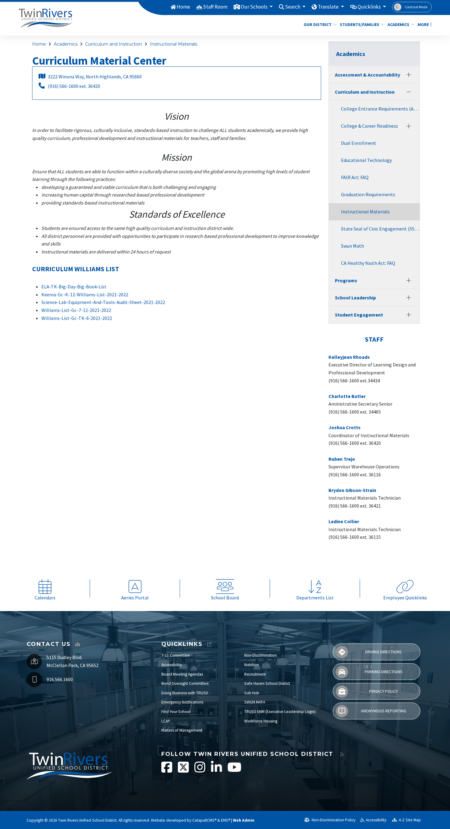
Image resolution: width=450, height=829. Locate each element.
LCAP (165, 721)
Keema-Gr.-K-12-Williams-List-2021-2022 (84, 294)
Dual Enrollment (358, 143)
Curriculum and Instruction (113, 44)
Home (183, 6)
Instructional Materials (173, 44)
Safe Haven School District (267, 683)
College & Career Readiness (369, 126)
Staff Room (215, 6)
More (423, 24)
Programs (346, 280)
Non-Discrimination (260, 655)
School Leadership (355, 297)
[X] (184, 770)
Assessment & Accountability (367, 75)
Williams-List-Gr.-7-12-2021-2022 (76, 310)
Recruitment (255, 674)
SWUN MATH (254, 702)
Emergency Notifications (182, 702)
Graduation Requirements (368, 194)
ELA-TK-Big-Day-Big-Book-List (74, 286)
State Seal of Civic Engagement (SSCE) (380, 229)
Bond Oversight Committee (185, 683)
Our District (318, 24)
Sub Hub (251, 693)
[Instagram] (200, 770)
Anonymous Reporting (383, 711)
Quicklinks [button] (370, 6)
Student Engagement (359, 315)
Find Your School (175, 711)
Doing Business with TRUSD (184, 693)
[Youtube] (234, 770)
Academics (398, 24)
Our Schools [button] (254, 6)
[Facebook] (167, 770)
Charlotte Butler (347, 396)
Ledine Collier (343, 521)
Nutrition (251, 664)
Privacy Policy (383, 691)
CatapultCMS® (204, 820)
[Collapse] (409, 92)
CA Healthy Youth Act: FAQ (368, 263)
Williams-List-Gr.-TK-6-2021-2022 (76, 318)
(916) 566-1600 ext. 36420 (74, 86)
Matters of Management (181, 730)
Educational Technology (366, 160)
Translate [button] (328, 6)
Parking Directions (384, 671)
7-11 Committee (175, 655)
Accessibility (171, 664)
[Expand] (409, 75)
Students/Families (359, 24)
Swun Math (352, 246)
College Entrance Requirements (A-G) (380, 109)
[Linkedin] (217, 770)
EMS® (225, 820)
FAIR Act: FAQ (355, 177)
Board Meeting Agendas (182, 674)
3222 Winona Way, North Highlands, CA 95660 (95, 76)
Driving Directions (383, 652)
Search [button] (293, 6)
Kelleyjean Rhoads (349, 357)
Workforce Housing (260, 721)
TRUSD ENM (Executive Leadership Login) (280, 711)
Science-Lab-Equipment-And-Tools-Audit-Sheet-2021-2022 (103, 302)
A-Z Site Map (409, 820)
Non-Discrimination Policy (333, 820)
